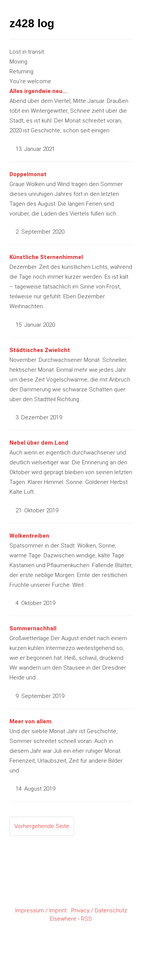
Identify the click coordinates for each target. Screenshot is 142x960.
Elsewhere (63, 918)
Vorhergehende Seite (41, 826)
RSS (86, 918)
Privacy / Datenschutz (99, 910)
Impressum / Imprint (41, 910)
